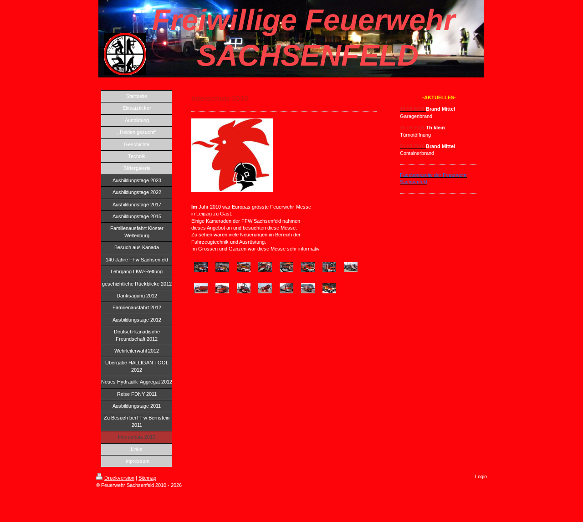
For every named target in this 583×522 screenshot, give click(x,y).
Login (481, 476)
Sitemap (147, 478)
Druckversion (119, 478)
